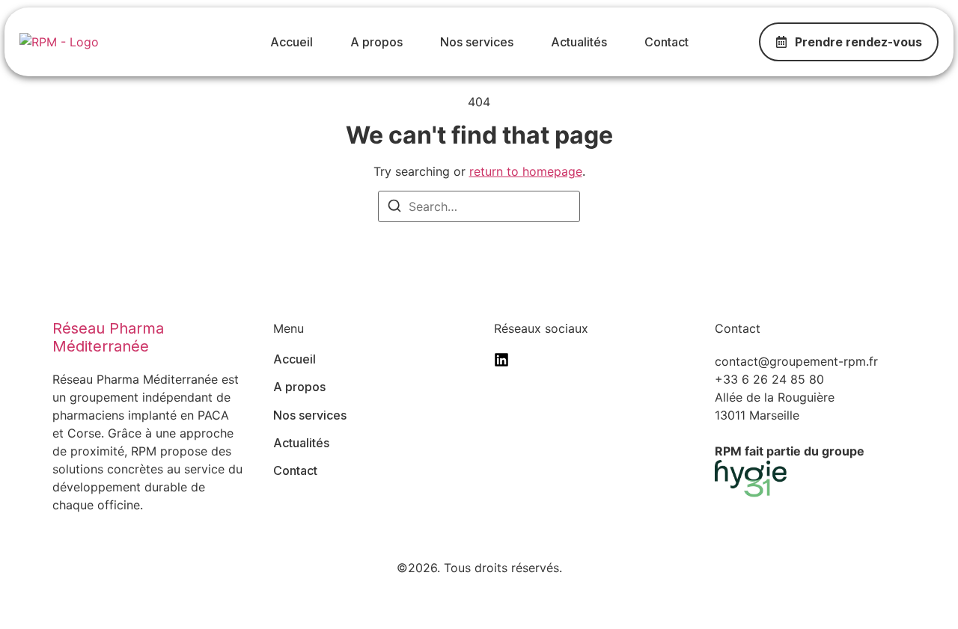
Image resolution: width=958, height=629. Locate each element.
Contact (666, 41)
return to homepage (525, 171)
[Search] (394, 208)
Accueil (291, 41)
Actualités (579, 41)
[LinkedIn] (501, 359)
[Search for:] (479, 206)
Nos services (476, 41)
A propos (376, 41)
